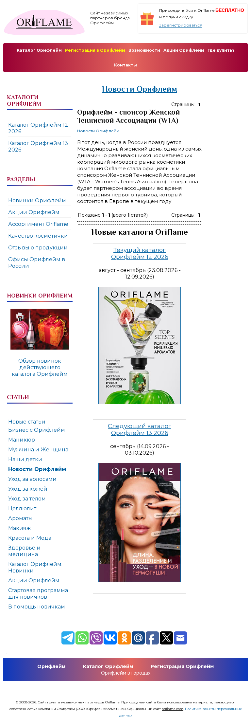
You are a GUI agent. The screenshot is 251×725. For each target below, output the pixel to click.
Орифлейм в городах (125, 673)
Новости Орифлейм (98, 130)
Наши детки (25, 459)
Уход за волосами (32, 479)
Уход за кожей (27, 489)
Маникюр (21, 440)
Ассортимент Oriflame (38, 224)
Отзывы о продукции (38, 248)
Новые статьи (26, 422)
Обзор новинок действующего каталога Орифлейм (40, 367)
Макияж (19, 528)
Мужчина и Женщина (38, 449)
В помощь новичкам (36, 607)
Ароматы (20, 518)
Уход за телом (27, 499)
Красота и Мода (29, 538)
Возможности (144, 50)
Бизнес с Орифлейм (36, 430)
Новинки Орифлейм (37, 200)
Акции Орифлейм (33, 212)
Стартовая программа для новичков (38, 593)
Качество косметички (38, 236)
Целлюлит (22, 508)
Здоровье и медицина (24, 551)
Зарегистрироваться (180, 25)
